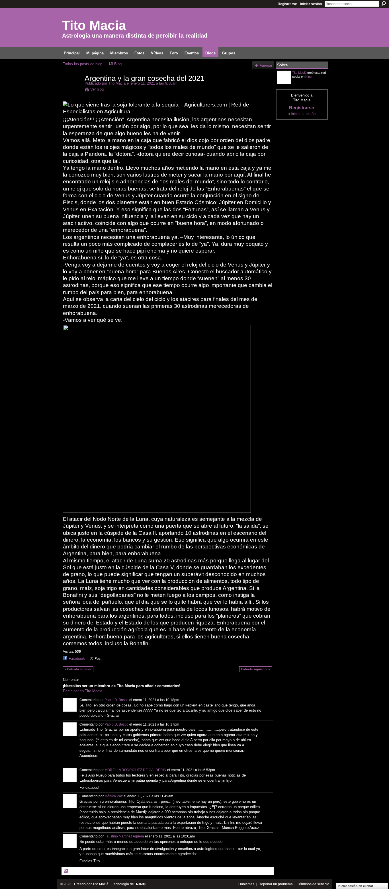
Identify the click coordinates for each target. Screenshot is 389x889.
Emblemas (246, 884)
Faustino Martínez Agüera (124, 836)
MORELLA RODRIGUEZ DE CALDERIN (135, 770)
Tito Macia (94, 25)
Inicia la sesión (303, 114)
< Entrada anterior (78, 669)
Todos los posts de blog (82, 64)
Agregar (266, 65)
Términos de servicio (313, 884)
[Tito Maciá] (72, 90)
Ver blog (97, 89)
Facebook (77, 658)
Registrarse (287, 4)
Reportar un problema (276, 884)
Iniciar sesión (311, 4)
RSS (66, 871)
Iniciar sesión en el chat (355, 886)
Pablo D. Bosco (116, 700)
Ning (308, 76)
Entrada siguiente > (255, 669)
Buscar (383, 3)
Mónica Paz (114, 796)
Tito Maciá (117, 83)
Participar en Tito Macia (82, 691)
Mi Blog (115, 64)
